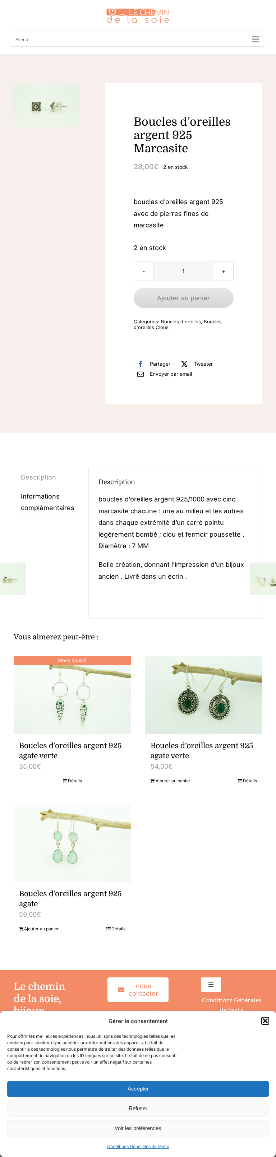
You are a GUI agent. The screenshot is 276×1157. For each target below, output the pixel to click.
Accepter (138, 1089)
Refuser (138, 1108)
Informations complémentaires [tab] (47, 502)
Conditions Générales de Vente (138, 1146)
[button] (265, 1020)
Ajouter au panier (183, 298)
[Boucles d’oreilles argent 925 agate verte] (203, 695)
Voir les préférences (138, 1128)
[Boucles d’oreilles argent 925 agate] (72, 843)
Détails (75, 780)
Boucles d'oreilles (181, 321)
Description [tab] (38, 477)
